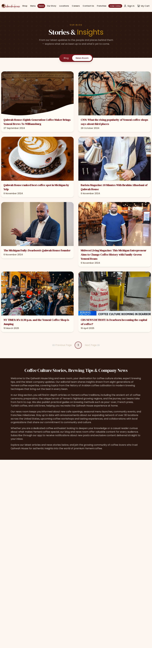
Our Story (51, 5)
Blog (66, 58)
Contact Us (88, 5)
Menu (33, 5)
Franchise (101, 5)
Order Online (115, 6)
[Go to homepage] (10, 6)
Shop (24, 5)
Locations (64, 5)
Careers (76, 5)
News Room (82, 58)
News (41, 5)
